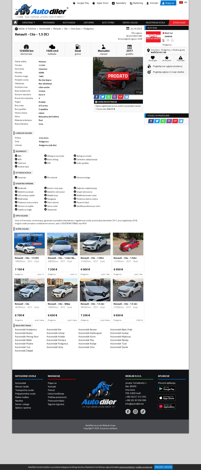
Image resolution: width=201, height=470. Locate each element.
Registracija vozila (155, 22)
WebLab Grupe (109, 425)
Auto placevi (69, 22)
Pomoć (51, 390)
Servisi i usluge (130, 22)
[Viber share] (114, 97)
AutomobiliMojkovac (120, 336)
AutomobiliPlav (86, 340)
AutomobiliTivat (118, 343)
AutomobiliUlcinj (55, 347)
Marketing (138, 3)
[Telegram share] (126, 97)
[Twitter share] (102, 97)
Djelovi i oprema (23, 407)
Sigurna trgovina (56, 404)
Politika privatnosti (57, 397)
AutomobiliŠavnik (119, 347)
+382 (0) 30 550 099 (135, 400)
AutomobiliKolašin (56, 336)
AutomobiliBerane (87, 329)
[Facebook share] (96, 97)
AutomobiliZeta (86, 347)
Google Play (82, 3)
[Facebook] (128, 412)
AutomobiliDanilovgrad (90, 333)
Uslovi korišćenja (56, 393)
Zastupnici (89, 22)
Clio (66, 28)
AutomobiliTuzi (22, 347)
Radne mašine (22, 397)
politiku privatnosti (144, 467)
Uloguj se (169, 3)
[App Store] (167, 398)
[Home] (14, 22)
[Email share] (120, 97)
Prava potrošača (56, 400)
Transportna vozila (24, 390)
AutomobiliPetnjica (56, 340)
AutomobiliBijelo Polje (121, 329)
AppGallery (120, 3)
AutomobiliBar (54, 329)
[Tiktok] (143, 412)
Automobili (44, 28)
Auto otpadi (108, 22)
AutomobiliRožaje (87, 343)
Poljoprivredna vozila (25, 393)
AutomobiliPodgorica (57, 343)
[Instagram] (135, 412)
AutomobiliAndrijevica (26, 329)
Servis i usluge (22, 404)
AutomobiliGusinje (119, 333)
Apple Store (102, 3)
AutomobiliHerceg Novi (26, 336)
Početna (32, 28)
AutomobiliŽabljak (24, 350)
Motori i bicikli (22, 386)
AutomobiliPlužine (24, 343)
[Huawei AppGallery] (167, 407)
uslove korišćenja (127, 467)
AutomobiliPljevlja (119, 340)
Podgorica (89, 28)
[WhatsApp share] (108, 97)
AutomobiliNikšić (23, 340)
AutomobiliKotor (87, 336)
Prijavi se (52, 383)
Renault (57, 28)
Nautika (19, 400)
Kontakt (154, 3)
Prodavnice (49, 22)
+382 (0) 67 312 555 (135, 396)
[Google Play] (167, 389)
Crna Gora (75, 28)
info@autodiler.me (134, 403)
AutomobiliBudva (23, 333)
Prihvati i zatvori (163, 467)
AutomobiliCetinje (56, 333)
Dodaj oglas (179, 22)
